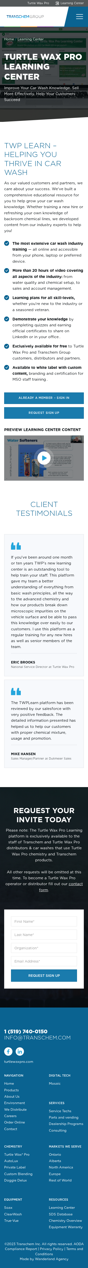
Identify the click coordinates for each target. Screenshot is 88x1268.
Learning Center (62, 1208)
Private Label (15, 1167)
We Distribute (15, 1109)
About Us (12, 1096)
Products (11, 1090)
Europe (55, 1174)
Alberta (55, 1161)
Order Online (14, 1122)
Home (9, 39)
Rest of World (60, 1180)
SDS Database (61, 1214)
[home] (24, 17)
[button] (78, 16)
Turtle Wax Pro (38, 3)
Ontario (55, 1154)
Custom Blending (18, 1174)
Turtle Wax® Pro (17, 1154)
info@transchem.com (37, 1038)
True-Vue (11, 1221)
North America (61, 1167)
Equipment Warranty (66, 1227)
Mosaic (55, 1083)
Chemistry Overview (65, 1221)
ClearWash (13, 1214)
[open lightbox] (44, 458)
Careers (10, 1116)
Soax (8, 1208)
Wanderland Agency (51, 1259)
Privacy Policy (51, 1249)
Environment (14, 1103)
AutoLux (11, 1161)
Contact (10, 1129)
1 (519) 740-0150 (25, 1031)
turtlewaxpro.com (18, 1062)
